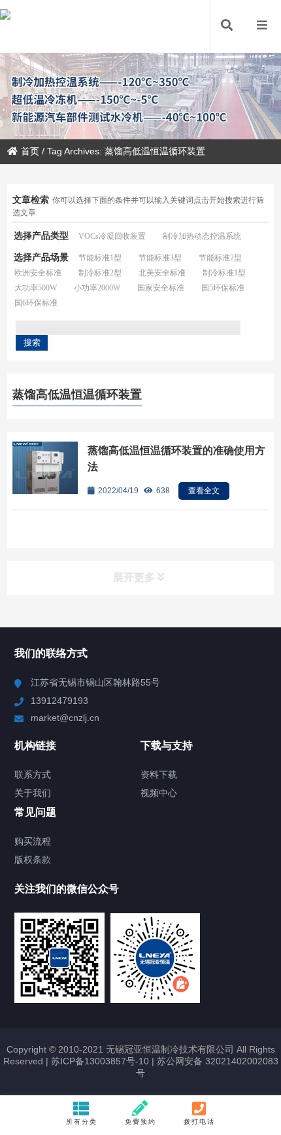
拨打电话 (199, 1121)
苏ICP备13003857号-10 (98, 1061)
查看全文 (204, 490)
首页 (30, 151)
